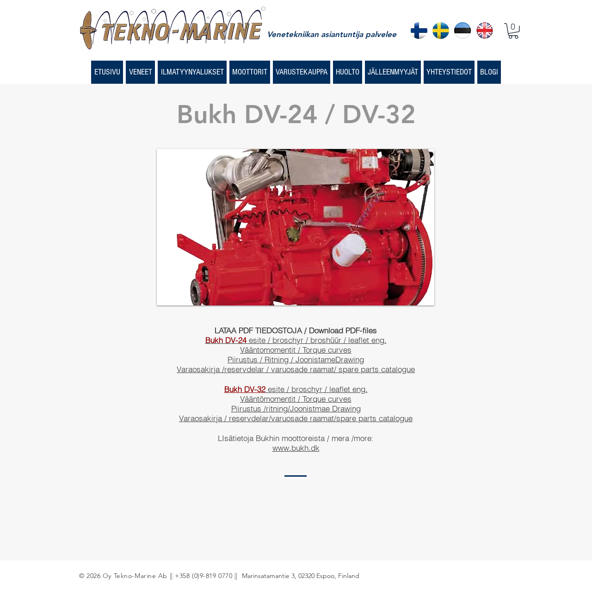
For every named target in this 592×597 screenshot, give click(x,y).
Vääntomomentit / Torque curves (296, 349)
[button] (513, 31)
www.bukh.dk (296, 448)
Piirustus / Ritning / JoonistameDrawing (296, 359)
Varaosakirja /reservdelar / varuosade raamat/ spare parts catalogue (296, 369)
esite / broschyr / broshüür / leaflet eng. (296, 340)
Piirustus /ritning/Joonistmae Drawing (296, 408)
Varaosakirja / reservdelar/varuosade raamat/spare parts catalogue (296, 418)
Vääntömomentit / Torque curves (296, 399)
